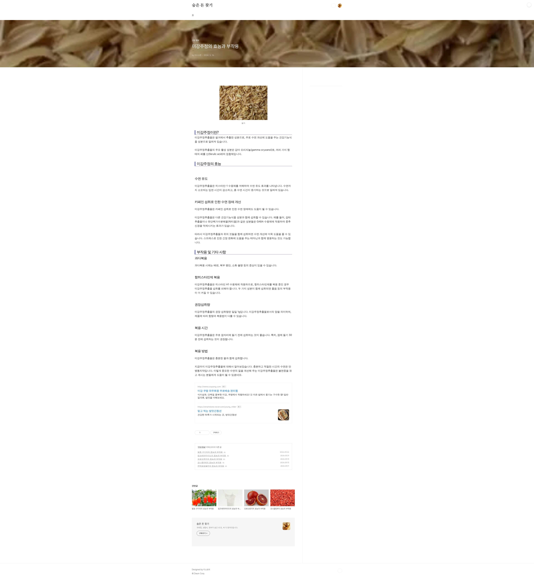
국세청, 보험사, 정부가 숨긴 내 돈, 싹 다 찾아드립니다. (217, 527)
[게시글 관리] (206, 433)
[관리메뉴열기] (529, 5)
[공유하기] (203, 433)
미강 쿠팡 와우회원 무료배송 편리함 (218, 390)
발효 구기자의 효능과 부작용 (210, 452)
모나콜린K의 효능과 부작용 (209, 462)
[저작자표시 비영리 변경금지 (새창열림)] (225, 433)
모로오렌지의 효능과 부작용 (210, 459)
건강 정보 (201, 447)
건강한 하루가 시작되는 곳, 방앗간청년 (217, 414)
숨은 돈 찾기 (202, 5)
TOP (340, 570)
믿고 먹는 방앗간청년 (210, 410)
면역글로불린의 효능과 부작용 (211, 466)
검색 (333, 5)
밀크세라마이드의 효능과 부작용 (212, 455)
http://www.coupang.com (209, 386)
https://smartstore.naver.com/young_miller (217, 407)
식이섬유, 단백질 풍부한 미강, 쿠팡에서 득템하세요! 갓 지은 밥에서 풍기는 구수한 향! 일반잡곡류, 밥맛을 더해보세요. (243, 396)
